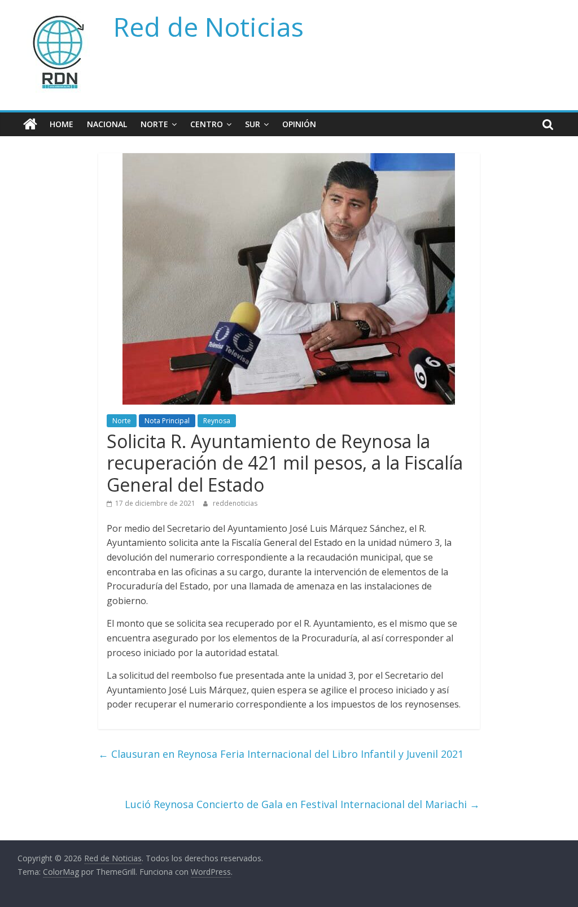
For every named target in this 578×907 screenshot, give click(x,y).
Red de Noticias (208, 26)
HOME (61, 124)
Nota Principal (167, 421)
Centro (206, 124)
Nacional (107, 124)
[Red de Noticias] (30, 124)
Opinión (299, 124)
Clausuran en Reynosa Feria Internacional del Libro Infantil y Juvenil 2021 (280, 754)
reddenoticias (235, 503)
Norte (154, 124)
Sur (252, 124)
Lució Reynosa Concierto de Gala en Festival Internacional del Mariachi (302, 804)
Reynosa (216, 421)
